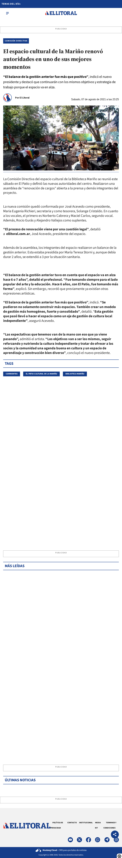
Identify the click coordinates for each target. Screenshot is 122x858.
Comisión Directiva (16, 40)
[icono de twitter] (79, 840)
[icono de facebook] (88, 840)
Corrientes (11, 373)
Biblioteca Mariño (74, 373)
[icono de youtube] (70, 840)
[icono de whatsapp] (97, 840)
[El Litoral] (61, 13)
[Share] (115, 835)
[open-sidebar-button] (7, 13)
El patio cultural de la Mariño (41, 373)
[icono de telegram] (107, 840)
